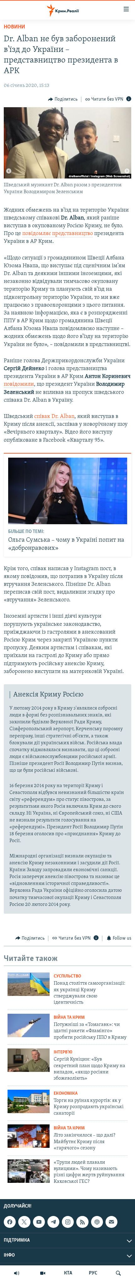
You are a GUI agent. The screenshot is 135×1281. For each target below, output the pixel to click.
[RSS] (82, 1222)
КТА (68, 1273)
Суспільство (67, 976)
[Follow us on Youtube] (39, 1222)
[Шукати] (118, 1273)
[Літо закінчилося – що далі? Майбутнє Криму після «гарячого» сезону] (29, 1136)
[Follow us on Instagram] (68, 1222)
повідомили (19, 384)
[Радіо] (16, 1273)
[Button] (63, 99)
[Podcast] (97, 1222)
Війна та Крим (69, 1017)
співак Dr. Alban (54, 416)
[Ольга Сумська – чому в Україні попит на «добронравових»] (67, 491)
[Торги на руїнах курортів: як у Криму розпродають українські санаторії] (29, 1101)
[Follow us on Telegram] (53, 1222)
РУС (93, 1273)
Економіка (66, 1093)
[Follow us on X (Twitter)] (24, 1222)
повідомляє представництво (57, 234)
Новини (14, 27)
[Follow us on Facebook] (10, 1222)
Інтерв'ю (63, 1052)
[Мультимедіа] (42, 1273)
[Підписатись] (111, 1222)
